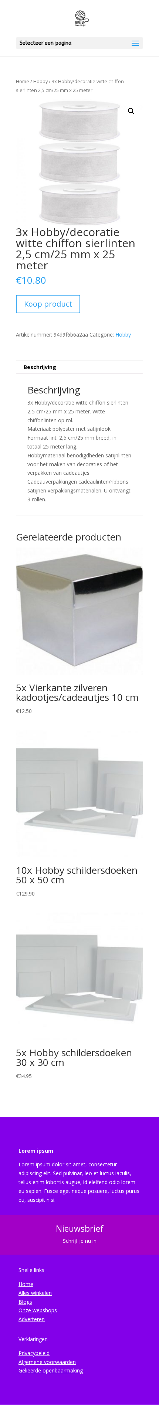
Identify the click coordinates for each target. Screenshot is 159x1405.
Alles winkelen (35, 1292)
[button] (131, 111)
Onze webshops (37, 1310)
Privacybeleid (34, 1353)
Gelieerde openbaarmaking (50, 1370)
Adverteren (31, 1319)
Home (22, 81)
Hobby (40, 81)
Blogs (25, 1301)
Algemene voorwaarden (47, 1361)
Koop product (48, 304)
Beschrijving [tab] (40, 367)
